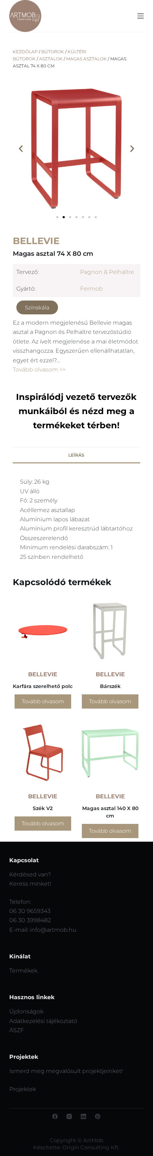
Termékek (23, 970)
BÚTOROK (52, 51)
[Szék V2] (43, 753)
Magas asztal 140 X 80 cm (110, 812)
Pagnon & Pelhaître (107, 272)
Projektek (22, 1089)
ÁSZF (16, 1030)
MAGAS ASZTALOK (86, 58)
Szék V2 (43, 808)
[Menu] (140, 16)
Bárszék (110, 686)
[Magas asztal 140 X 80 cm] (110, 753)
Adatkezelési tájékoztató (43, 1021)
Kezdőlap (25, 51)
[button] (20, 148)
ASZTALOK (51, 58)
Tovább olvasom (43, 701)
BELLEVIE (36, 241)
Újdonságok (26, 1011)
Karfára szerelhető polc (43, 686)
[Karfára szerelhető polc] (43, 631)
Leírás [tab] (76, 455)
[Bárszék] (110, 631)
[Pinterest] (97, 1116)
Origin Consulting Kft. (91, 1147)
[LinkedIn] (83, 1116)
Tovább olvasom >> (39, 369)
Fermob (91, 288)
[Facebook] (55, 1116)
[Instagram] (69, 1116)
